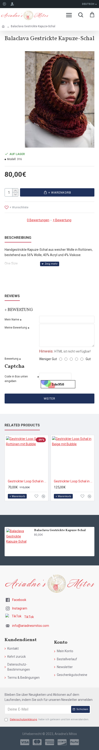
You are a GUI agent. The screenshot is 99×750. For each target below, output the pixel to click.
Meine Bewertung (16, 327)
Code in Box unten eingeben (16, 378)
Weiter (49, 398)
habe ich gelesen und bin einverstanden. (49, 719)
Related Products (22, 425)
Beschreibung (18, 238)
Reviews (12, 296)
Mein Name (12, 319)
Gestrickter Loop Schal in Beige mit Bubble (73, 481)
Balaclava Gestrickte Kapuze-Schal (60, 530)
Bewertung (11, 358)
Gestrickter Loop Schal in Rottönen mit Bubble (27, 481)
